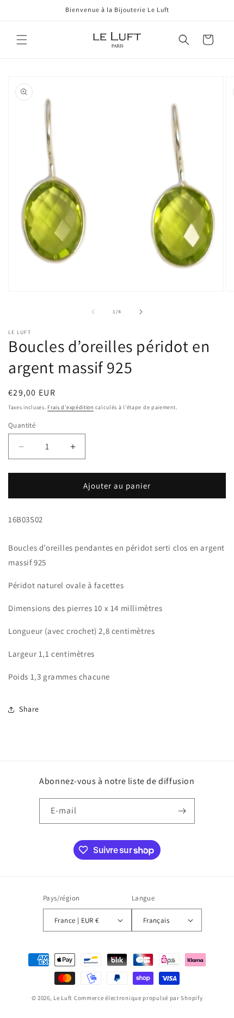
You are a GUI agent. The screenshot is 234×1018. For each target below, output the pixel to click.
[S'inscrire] (182, 811)
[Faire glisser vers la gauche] (93, 312)
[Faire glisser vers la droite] (141, 312)
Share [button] (29, 709)
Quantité (21, 425)
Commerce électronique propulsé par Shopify (138, 998)
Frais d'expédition (70, 407)
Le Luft (62, 998)
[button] (22, 40)
